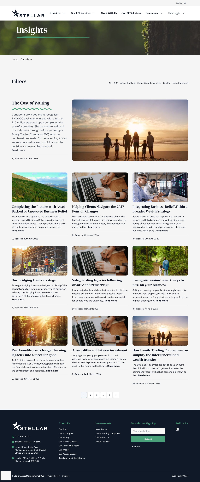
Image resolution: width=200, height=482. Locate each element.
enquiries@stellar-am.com (27, 441)
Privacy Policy (53, 476)
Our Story (63, 429)
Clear (185, 476)
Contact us (181, 3)
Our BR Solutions (131, 13)
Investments (103, 423)
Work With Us (109, 13)
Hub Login (174, 13)
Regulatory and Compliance (72, 458)
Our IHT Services (80, 13)
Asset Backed (127, 83)
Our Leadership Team (69, 445)
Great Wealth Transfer (149, 83)
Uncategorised (180, 83)
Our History (64, 437)
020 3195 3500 (22, 436)
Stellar (166, 83)
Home (14, 59)
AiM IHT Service (102, 441)
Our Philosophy (66, 433)
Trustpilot (135, 446)
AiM (116, 83)
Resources (152, 13)
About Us (55, 13)
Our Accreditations (67, 454)
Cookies (66, 476)
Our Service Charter (68, 441)
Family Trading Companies (107, 433)
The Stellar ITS (102, 437)
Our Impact (64, 449)
